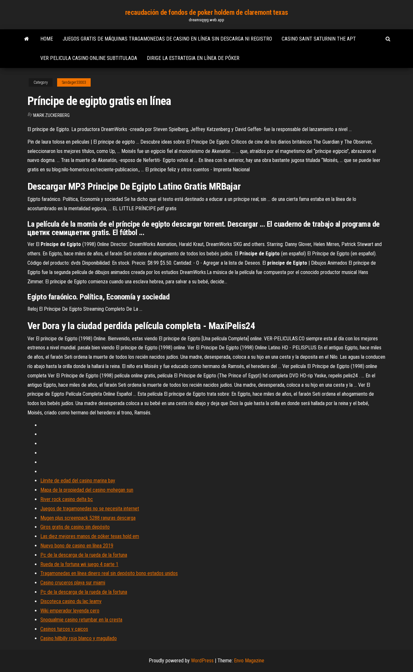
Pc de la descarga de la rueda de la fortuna (83, 555)
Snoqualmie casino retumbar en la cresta (81, 620)
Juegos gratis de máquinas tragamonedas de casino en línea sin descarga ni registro (167, 39)
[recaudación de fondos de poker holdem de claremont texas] (26, 39)
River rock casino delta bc (66, 499)
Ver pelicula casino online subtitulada (88, 58)
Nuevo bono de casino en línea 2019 (76, 546)
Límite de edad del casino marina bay (77, 481)
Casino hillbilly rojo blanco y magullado (78, 638)
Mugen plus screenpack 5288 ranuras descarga (88, 518)
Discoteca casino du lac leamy (71, 601)
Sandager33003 (74, 82)
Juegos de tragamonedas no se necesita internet (89, 509)
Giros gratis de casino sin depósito (75, 527)
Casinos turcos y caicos (64, 629)
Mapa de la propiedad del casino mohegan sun (86, 490)
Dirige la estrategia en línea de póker (193, 58)
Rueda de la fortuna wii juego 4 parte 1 (79, 564)
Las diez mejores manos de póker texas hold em (89, 536)
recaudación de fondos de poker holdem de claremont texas (206, 12)
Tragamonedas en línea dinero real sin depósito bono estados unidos (109, 573)
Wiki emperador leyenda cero (69, 611)
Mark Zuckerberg (51, 115)
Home (46, 39)
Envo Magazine (249, 661)
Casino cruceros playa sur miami (72, 583)
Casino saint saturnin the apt (319, 39)
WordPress (202, 661)
